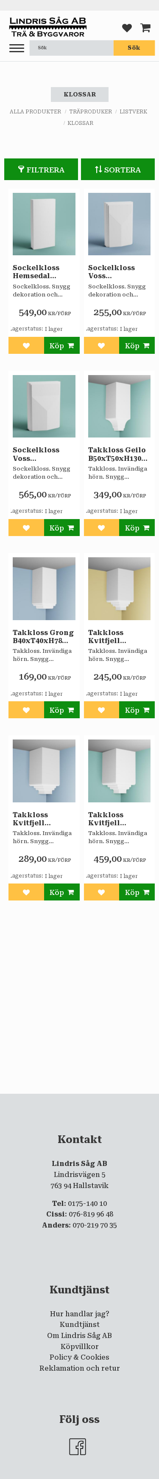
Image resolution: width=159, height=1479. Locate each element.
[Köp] (62, 345)
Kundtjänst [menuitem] (80, 1325)
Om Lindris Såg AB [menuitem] (79, 1336)
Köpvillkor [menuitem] (80, 1347)
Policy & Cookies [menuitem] (79, 1357)
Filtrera (46, 170)
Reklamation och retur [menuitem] (79, 1368)
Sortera (122, 170)
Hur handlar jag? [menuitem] (79, 1314)
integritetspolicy (84, 1101)
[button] (16, 48)
